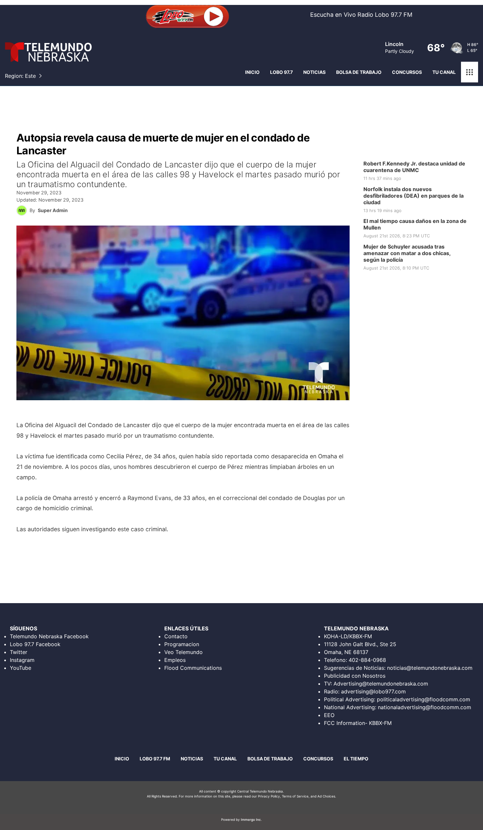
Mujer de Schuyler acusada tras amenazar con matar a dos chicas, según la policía (406, 253)
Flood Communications (193, 668)
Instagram (22, 660)
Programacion (181, 644)
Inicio (252, 72)
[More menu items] (469, 72)
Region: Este (20, 76)
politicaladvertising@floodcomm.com (423, 699)
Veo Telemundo (183, 652)
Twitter (18, 652)
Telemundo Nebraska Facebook (49, 636)
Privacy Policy (269, 796)
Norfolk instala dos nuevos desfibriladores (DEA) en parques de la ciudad (413, 196)
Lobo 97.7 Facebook (35, 644)
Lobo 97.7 (281, 72)
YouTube (20, 668)
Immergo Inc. (251, 819)
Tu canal (444, 72)
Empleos (175, 660)
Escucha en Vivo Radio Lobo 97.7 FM (361, 14)
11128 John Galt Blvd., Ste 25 (360, 644)
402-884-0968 (367, 660)
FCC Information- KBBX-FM (358, 723)
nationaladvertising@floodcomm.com (424, 707)
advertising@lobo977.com (373, 691)
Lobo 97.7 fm (155, 758)
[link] (417, 171)
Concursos (407, 72)
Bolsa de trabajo (358, 72)
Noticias (314, 72)
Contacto (176, 636)
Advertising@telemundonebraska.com (381, 683)
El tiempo (356, 758)
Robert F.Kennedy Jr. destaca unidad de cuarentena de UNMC (414, 166)
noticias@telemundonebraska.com (429, 668)
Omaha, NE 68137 (346, 652)
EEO (329, 715)
